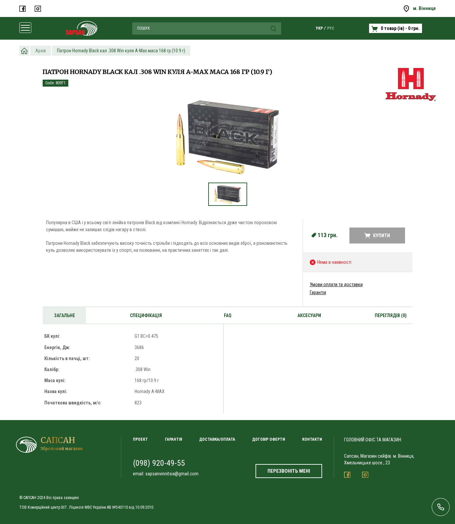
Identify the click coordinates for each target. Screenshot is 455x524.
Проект (140, 439)
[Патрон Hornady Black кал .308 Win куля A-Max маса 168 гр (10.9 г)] (227, 137)
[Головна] (24, 51)
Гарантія (318, 292)
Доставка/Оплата (217, 439)
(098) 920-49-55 (159, 463)
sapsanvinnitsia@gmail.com (172, 473)
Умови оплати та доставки (336, 284)
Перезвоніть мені (288, 471)
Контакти (312, 439)
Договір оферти (268, 439)
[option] (227, 140)
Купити (381, 235)
